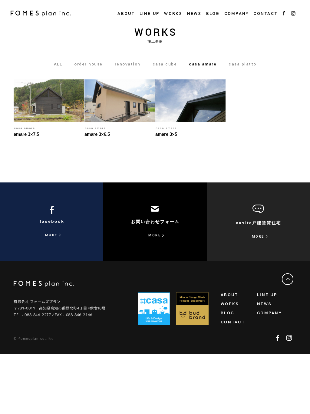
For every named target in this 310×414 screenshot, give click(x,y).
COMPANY (269, 313)
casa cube (165, 64)
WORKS (173, 13)
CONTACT (265, 13)
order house (88, 64)
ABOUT (229, 295)
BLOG (213, 13)
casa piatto (242, 64)
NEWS (194, 13)
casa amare (202, 64)
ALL (58, 64)
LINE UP (267, 295)
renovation (127, 64)
